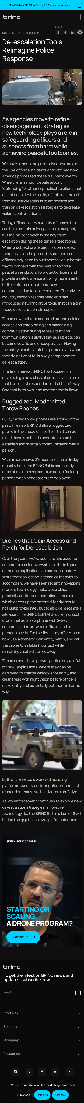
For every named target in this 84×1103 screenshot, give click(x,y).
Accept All (60, 1095)
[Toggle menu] (76, 17)
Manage (25, 1095)
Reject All (42, 1095)
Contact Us (20, 937)
